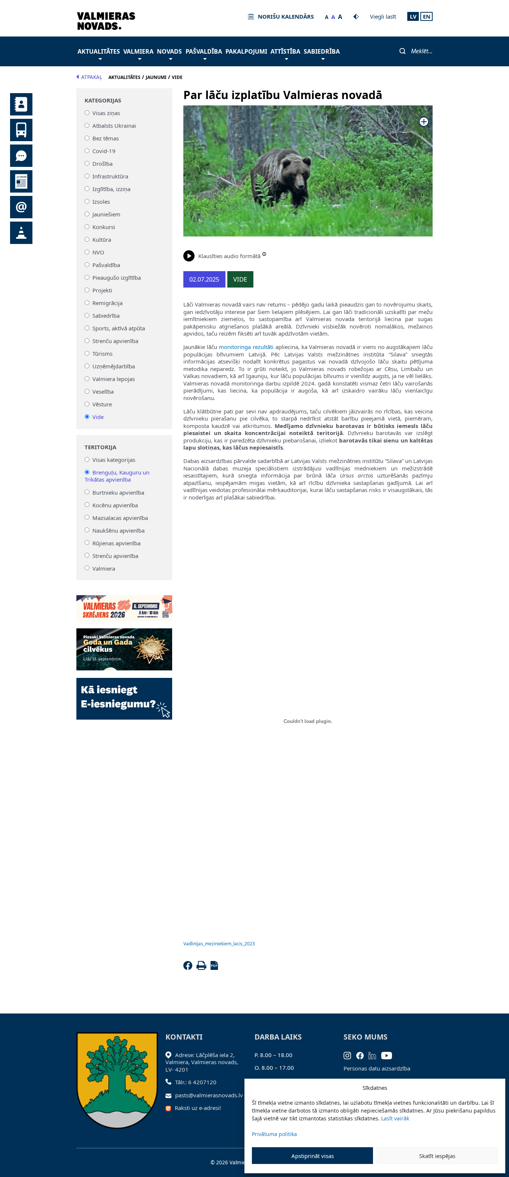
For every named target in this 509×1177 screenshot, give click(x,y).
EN (426, 16)
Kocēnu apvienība (115, 504)
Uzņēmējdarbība (113, 366)
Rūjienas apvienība (116, 542)
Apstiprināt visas (312, 1155)
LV (413, 16)
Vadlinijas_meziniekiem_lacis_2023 (219, 943)
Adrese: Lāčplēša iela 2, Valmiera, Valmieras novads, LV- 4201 (201, 1062)
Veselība (103, 391)
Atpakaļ (91, 77)
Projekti (102, 290)
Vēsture (102, 404)
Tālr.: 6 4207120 (195, 1082)
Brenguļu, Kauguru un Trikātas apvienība (117, 476)
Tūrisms (102, 353)
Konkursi (103, 227)
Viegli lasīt (383, 16)
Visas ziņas (106, 113)
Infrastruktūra (110, 176)
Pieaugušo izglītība (116, 277)
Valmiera (138, 51)
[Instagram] (350, 1055)
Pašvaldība (204, 51)
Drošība (102, 163)
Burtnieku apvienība (118, 492)
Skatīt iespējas (437, 1155)
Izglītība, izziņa (111, 189)
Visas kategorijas (113, 459)
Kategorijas (103, 100)
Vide (98, 417)
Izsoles (101, 201)
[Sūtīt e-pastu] (170, 1095)
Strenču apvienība (115, 341)
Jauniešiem (106, 214)
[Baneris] (124, 603)
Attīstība (285, 51)
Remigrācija (107, 303)
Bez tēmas (105, 138)
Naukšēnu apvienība (118, 530)
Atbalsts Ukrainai (114, 125)
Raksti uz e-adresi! (198, 1107)
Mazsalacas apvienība (120, 517)
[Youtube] (389, 1055)
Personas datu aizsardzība (377, 1068)
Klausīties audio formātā (229, 256)
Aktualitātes (99, 51)
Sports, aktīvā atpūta (118, 328)
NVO (98, 252)
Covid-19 (104, 151)
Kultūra (101, 239)
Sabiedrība (322, 51)
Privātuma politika (274, 1134)
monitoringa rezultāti (246, 346)
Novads (169, 51)
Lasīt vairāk (395, 1118)
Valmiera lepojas (113, 379)
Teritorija (100, 447)
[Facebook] (189, 967)
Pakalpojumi (246, 51)
